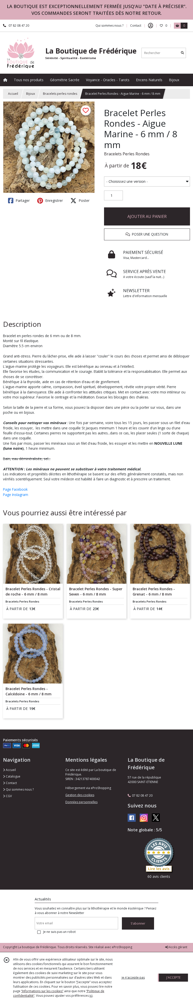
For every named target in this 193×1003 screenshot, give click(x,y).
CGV (8, 796)
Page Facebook (15, 489)
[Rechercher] (182, 53)
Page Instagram (15, 494)
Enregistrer (53, 200)
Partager (22, 200)
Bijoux (30, 94)
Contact (135, 25)
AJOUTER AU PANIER (147, 216)
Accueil (13, 94)
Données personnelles (81, 802)
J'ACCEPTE (173, 977)
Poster (83, 200)
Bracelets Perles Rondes (127, 154)
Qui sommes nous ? (19, 789)
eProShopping (122, 947)
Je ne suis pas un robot (59, 932)
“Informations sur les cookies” (42, 991)
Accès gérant (177, 947)
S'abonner (138, 923)
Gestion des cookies (79, 795)
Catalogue (12, 776)
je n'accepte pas (133, 977)
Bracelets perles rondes (60, 94)
